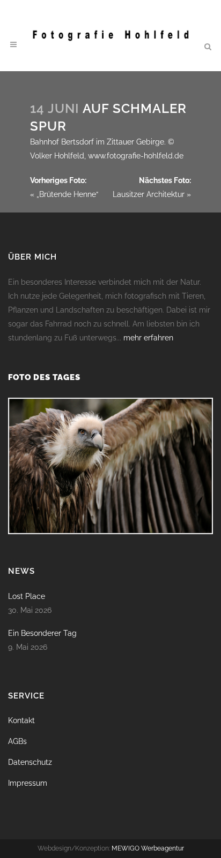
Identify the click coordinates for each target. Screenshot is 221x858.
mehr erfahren (148, 337)
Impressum (27, 783)
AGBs (17, 741)
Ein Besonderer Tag (42, 633)
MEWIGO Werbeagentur (148, 848)
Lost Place (26, 596)
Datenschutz (30, 762)
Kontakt (21, 720)
